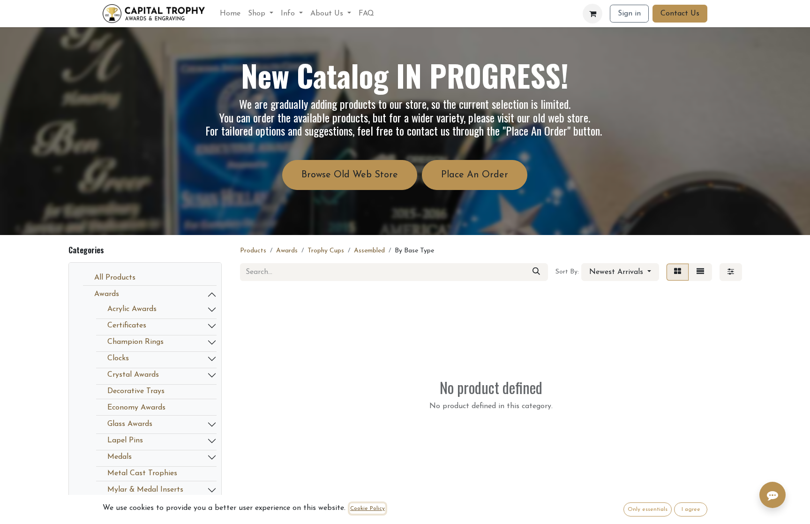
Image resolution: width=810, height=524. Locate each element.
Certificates (126, 325)
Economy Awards (136, 407)
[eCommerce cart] (592, 13)
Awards (106, 294)
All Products (114, 277)
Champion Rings (135, 342)
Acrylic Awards (132, 309)
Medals (119, 457)
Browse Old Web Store (349, 175)
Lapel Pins (125, 440)
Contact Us (679, 13)
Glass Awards (129, 424)
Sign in (629, 13)
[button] (620, 272)
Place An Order (474, 175)
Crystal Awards (133, 375)
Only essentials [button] (648, 509)
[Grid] (677, 272)
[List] (700, 272)
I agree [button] (691, 509)
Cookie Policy (367, 508)
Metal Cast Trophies (142, 473)
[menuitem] (230, 13)
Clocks (118, 358)
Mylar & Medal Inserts (145, 490)
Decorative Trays (136, 391)
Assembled (369, 250)
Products (253, 250)
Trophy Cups (326, 250)
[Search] (536, 272)
